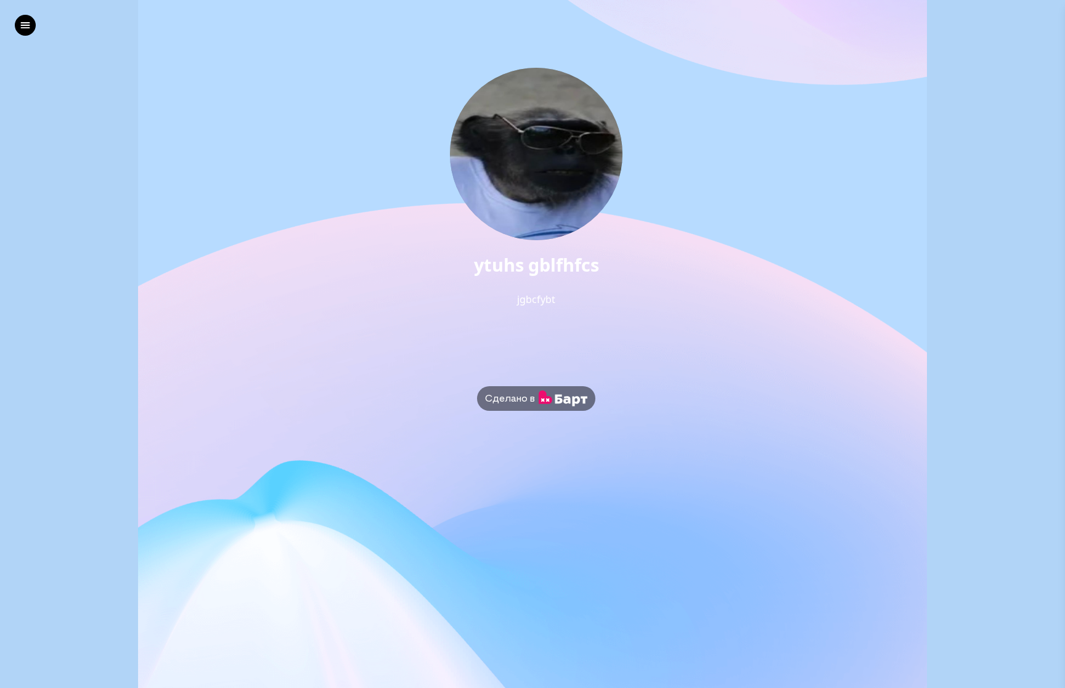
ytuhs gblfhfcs (536, 265)
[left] (25, 25)
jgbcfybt (536, 299)
